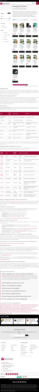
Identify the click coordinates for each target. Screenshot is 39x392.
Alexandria (22, 304)
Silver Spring (17, 310)
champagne (13, 202)
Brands (2, 30)
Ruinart (2, 178)
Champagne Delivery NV (23, 308)
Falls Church (36, 304)
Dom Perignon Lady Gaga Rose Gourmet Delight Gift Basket (21, 30)
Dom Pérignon (2, 167)
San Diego (1, 312)
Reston (7, 305)
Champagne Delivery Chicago (25, 305)
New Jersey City (2, 308)
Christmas (9, 243)
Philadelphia (22, 309)
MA (19, 307)
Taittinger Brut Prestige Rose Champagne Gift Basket (15, 61)
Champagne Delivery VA (16, 304)
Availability (3, 23)
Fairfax (32, 304)
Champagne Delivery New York (11, 308)
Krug (1, 171)
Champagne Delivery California (24, 310)
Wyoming (29, 312)
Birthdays (5, 243)
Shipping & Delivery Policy (7, 255)
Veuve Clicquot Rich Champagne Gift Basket (35, 61)
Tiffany (8, 229)
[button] (1, 321)
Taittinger (2, 182)
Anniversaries (22, 243)
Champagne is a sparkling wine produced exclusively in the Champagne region (14, 275)
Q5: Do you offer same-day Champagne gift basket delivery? (14, 290)
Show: (34, 19)
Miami (17, 307)
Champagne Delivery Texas (4, 313)
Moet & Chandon (26, 218)
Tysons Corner (15, 305)
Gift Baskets (16, 8)
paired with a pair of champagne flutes (30, 228)
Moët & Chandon (2, 156)
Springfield (10, 305)
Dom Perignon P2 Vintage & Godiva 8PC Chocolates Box (15, 76)
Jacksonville (14, 307)
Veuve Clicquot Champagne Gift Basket (28, 61)
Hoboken (33, 307)
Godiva (18, 209)
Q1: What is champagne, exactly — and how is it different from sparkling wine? (18, 273)
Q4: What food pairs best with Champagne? (10, 288)
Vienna (19, 305)
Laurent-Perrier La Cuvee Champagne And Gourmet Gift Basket (35, 46)
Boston (22, 307)
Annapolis (34, 309)
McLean (4, 305)
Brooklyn (17, 308)
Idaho (11, 312)
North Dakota (21, 312)
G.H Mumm (2, 191)
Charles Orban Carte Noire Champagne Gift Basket (28, 46)
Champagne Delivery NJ (27, 307)
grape (32, 98)
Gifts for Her (13, 243)
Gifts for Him (18, 243)
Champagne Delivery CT (34, 305)
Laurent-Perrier (2, 164)
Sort (24, 19)
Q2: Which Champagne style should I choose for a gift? (13, 282)
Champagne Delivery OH (4, 309)
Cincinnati (9, 309)
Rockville (13, 310)
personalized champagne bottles (20, 231)
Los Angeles (32, 310)
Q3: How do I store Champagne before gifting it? (12, 285)
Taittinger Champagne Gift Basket (22, 61)
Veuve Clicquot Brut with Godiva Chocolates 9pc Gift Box (20, 321)
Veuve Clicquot (2, 160)
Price (2, 16)
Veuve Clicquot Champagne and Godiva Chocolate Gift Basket (34, 321)
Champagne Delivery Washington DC (6, 304)
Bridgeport (1, 307)
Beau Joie (2, 187)
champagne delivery (4, 259)
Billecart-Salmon (2, 175)
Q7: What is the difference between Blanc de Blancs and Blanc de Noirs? (16, 296)
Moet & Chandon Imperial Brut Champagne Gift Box (28, 30)
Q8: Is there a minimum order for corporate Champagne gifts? (14, 298)
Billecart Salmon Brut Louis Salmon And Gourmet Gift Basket (21, 46)
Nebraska (17, 312)
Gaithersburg (6, 310)
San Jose (5, 312)
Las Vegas (29, 308)
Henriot (2, 195)
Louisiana (13, 312)
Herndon (1, 305)
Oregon (25, 312)
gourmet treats (19, 202)
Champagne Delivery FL (8, 307)
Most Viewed (5, 316)
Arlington (29, 304)
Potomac (9, 310)
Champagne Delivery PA (16, 309)
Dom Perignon (19, 218)
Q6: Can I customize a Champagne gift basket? (11, 293)
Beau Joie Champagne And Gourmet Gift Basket (15, 46)
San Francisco (36, 310)
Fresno (8, 312)
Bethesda (1, 310)
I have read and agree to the (20, 337)
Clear (9, 13)
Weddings (1, 243)
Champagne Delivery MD (29, 309)
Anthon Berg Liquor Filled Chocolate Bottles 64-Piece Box (8, 320)
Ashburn (26, 304)
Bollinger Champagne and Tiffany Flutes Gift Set (35, 30)
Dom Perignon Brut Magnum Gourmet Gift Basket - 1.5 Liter (15, 30)
